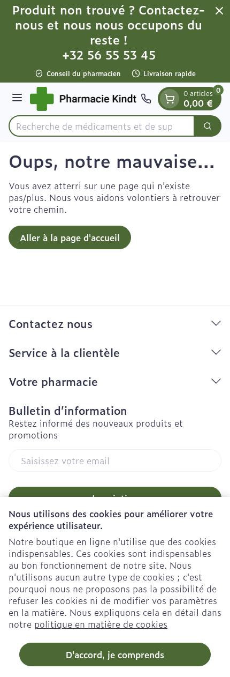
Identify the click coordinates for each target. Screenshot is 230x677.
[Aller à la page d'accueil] (83, 99)
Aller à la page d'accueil (70, 237)
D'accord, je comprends (115, 654)
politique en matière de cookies (100, 624)
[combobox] (102, 126)
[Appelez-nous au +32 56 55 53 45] (146, 98)
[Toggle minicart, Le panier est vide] (169, 98)
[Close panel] (219, 10)
